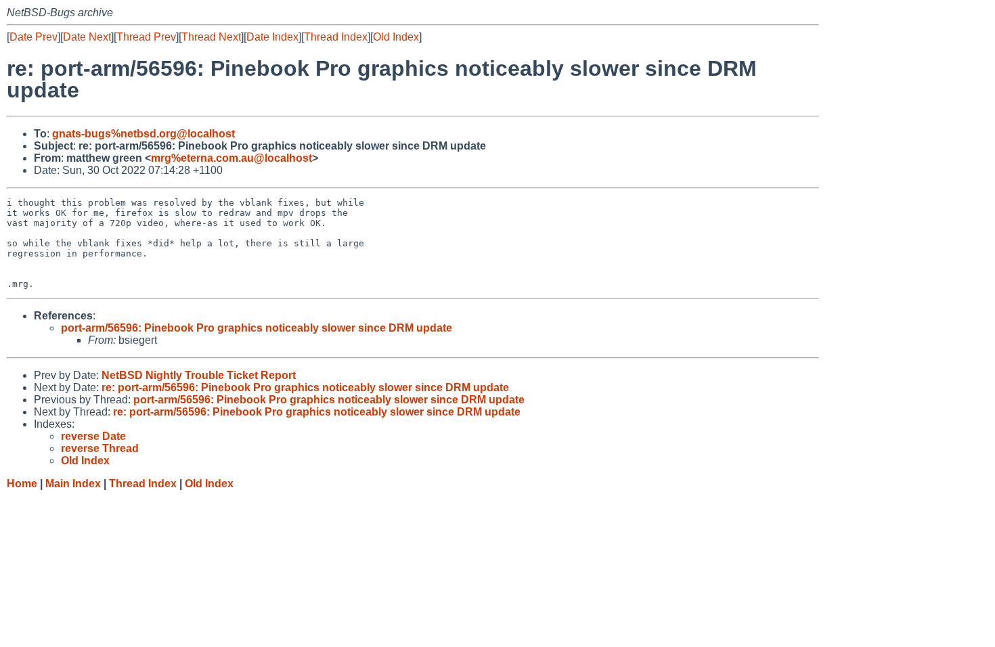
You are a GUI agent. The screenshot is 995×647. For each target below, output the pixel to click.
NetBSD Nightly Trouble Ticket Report (199, 375)
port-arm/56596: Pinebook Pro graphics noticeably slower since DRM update (256, 328)
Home (22, 483)
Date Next (87, 37)
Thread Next (211, 37)
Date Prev (33, 37)
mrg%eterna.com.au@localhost (231, 158)
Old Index (396, 37)
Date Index (272, 37)
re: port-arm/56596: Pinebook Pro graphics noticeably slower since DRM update (305, 387)
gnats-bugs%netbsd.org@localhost (143, 133)
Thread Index (336, 37)
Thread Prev (146, 37)
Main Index (73, 483)
